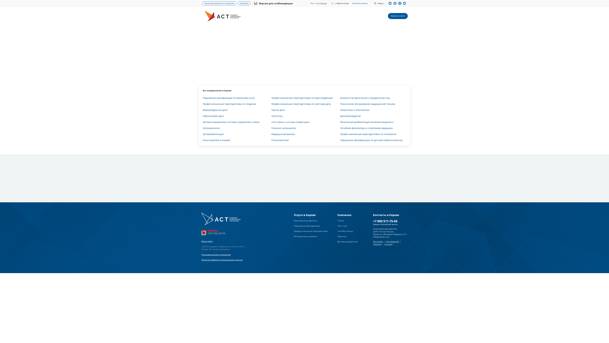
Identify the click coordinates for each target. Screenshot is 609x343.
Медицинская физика (283, 134)
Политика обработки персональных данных (222, 260)
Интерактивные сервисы (305, 236)
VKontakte (378, 241)
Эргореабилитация (213, 134)
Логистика (277, 116)
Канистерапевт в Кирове (216, 140)
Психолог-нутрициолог (283, 128)
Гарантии (342, 236)
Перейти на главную (304, 65)
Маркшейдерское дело (215, 109)
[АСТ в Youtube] (405, 3)
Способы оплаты (345, 231)
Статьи (340, 220)
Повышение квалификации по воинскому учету (229, 97)
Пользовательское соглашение (216, 254)
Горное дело (278, 109)
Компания (344, 215)
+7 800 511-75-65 (342, 3)
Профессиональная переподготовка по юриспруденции (302, 97)
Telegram (377, 244)
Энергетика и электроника (354, 109)
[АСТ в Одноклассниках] (395, 3)
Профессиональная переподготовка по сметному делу (301, 103)
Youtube (388, 244)
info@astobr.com (381, 236)
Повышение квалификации (307, 226)
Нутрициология (211, 128)
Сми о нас (342, 226)
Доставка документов (347, 241)
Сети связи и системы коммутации (290, 122)
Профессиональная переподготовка (311, 231)
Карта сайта (207, 241)
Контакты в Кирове (386, 215)
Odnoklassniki (392, 241)
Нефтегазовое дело (213, 116)
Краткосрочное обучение (306, 220)
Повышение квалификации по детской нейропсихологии (371, 140)
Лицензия (244, 3)
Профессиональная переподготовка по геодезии (229, 103)
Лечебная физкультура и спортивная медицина (366, 128)
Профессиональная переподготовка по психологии (368, 134)
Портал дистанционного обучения (219, 3)
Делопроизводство (350, 116)
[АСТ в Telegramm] (400, 3)
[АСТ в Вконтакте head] (391, 3)
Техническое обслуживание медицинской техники (367, 103)
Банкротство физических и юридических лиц (365, 97)
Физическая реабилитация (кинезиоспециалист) (367, 122)
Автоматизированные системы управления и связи (231, 122)
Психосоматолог (280, 140)
